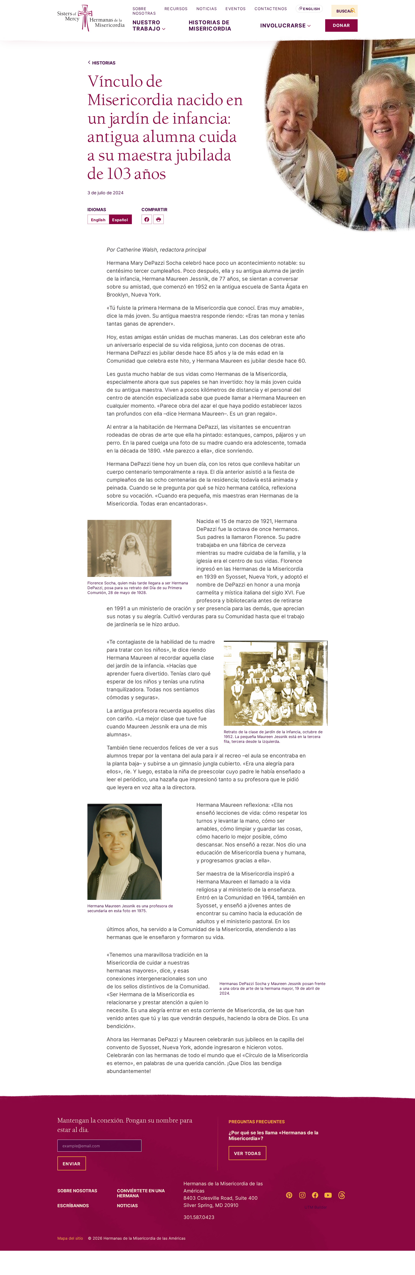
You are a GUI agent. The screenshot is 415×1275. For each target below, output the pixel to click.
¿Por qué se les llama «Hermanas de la (273, 1135)
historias (104, 62)
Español (120, 219)
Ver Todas (247, 1153)
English (311, 9)
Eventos (236, 8)
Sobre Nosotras (144, 11)
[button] (285, 25)
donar (341, 25)
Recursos (176, 8)
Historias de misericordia (210, 25)
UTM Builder (316, 1207)
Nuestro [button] (147, 25)
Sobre (77, 1190)
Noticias (206, 8)
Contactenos (271, 8)
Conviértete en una (141, 1193)
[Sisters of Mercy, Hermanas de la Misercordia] (87, 18)
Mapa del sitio (70, 1238)
